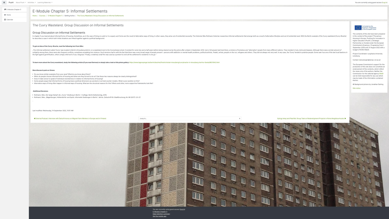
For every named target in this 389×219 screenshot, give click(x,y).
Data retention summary (161, 214)
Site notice (356, 88)
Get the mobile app (159, 216)
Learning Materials (44, 2)
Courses (42, 16)
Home (35, 16)
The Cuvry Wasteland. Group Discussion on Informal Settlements (100, 16)
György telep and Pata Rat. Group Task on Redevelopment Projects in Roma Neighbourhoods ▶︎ (311, 118)
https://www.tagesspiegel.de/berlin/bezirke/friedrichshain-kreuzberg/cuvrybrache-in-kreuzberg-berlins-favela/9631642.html (174, 62)
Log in (385, 2)
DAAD (381, 74)
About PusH (20, 2)
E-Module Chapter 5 (55, 16)
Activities (31, 2)
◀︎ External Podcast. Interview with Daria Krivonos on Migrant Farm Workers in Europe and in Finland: (70, 118)
